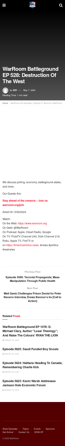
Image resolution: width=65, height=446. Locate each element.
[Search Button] (60, 5)
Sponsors (50, 428)
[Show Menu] (4, 5)
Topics (25, 428)
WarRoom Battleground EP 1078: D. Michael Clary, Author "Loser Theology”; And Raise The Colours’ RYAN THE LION (30, 331)
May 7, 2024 (29, 90)
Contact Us (23, 432)
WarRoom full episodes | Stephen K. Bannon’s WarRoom (36, 103)
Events (37, 428)
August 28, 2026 (11, 340)
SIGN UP (38, 432)
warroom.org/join (13, 205)
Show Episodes (10, 428)
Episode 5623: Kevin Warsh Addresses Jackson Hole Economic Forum (29, 383)
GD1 (15, 90)
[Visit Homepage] (32, 5)
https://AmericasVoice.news (22, 245)
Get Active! (8, 432)
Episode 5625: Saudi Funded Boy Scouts (30, 349)
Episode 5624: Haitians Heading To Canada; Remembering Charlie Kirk (32, 365)
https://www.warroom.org (32, 223)
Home (5, 103)
